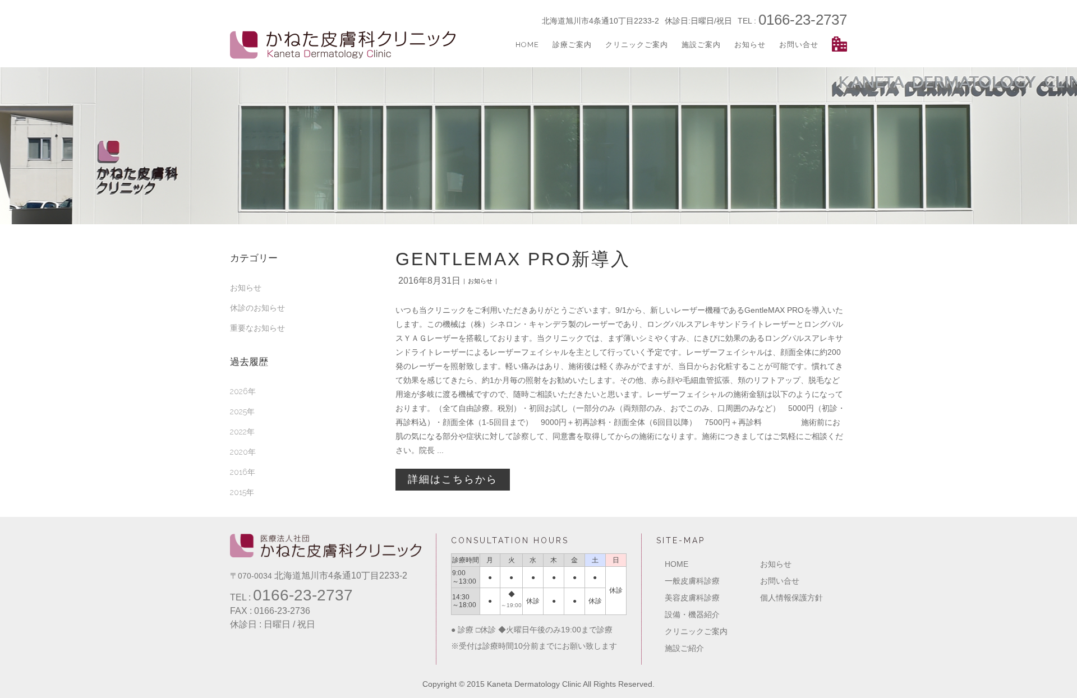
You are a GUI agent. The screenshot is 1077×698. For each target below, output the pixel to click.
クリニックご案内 (696, 631)
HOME (676, 564)
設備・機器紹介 (692, 614)
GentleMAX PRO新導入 (512, 259)
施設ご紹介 (684, 648)
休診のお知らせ (257, 307)
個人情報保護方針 (791, 597)
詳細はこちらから (453, 479)
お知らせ (245, 287)
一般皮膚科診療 (692, 580)
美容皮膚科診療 (692, 597)
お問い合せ (779, 580)
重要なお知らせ (257, 327)
